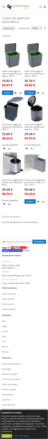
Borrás (5, 346)
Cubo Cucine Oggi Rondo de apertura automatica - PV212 (12, 182)
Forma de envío (8, 405)
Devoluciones (7, 394)
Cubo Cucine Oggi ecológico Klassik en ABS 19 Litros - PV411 (35, 182)
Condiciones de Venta (11, 379)
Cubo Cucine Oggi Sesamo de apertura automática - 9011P (12, 73)
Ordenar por (24, 28)
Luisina (5, 331)
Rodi (4, 321)
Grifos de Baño (8, 299)
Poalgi (4, 326)
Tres (4, 341)
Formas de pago (9, 389)
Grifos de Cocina (9, 294)
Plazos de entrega (9, 384)
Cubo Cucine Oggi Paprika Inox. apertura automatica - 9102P (34, 127)
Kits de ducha (8, 304)
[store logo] (18, 6)
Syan (4, 336)
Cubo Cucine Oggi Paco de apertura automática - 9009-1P (12, 127)
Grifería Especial (9, 309)
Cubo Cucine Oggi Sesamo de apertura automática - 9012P (34, 73)
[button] (15, 92)
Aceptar (6, 436)
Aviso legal (6, 369)
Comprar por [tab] (8, 28)
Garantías (6, 399)
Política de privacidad (11, 364)
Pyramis (5, 352)
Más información (22, 436)
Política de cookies (10, 374)
